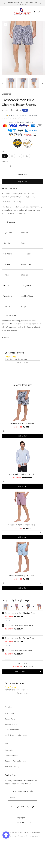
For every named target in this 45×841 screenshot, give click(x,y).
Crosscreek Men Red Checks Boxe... (22, 525)
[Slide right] (42, 83)
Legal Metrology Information (16, 735)
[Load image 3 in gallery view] (34, 83)
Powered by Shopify (23, 832)
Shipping (13, 118)
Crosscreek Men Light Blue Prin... (22, 575)
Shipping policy (35, 836)
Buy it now (22, 181)
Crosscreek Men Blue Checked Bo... (20, 613)
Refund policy (36, 832)
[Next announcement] (40, 3)
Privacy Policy (10, 713)
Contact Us (9, 750)
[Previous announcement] (4, 3)
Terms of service (23, 836)
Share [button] (6, 337)
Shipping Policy (11, 724)
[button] (4, 11)
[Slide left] (2, 83)
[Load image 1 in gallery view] (11, 83)
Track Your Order (11, 755)
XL (28, 156)
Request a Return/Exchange (15, 761)
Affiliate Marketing (12, 766)
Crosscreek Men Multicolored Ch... (19, 650)
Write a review (22, 362)
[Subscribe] (34, 798)
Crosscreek (13, 832)
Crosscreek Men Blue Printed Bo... (22, 423)
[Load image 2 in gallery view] (22, 83)
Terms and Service (12, 730)
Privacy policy (11, 836)
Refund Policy (10, 719)
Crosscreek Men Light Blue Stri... (22, 474)
